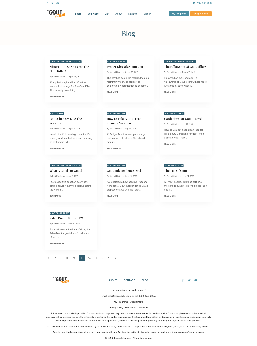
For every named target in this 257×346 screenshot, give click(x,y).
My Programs (179, 13)
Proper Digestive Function (125, 67)
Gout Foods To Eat (117, 62)
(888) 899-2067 (147, 296)
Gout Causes (56, 114)
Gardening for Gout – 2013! (183, 119)
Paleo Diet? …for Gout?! (66, 218)
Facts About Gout (174, 166)
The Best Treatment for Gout (65, 62)
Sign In (147, 13)
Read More (57, 96)
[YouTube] (57, 3)
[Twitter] (52, 3)
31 (108, 258)
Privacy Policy (116, 307)
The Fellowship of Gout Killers (185, 67)
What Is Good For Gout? (66, 171)
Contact (129, 280)
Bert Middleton (58, 77)
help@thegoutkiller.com (119, 296)
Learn (78, 13)
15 (97, 258)
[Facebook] (47, 3)
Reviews (132, 13)
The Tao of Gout (175, 171)
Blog (145, 280)
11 (67, 258)
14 (89, 258)
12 (74, 258)
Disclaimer (130, 307)
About (118, 13)
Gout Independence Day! (124, 171)
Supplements (201, 13)
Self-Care (93, 13)
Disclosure (143, 307)
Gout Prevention (116, 114)
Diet (107, 13)
